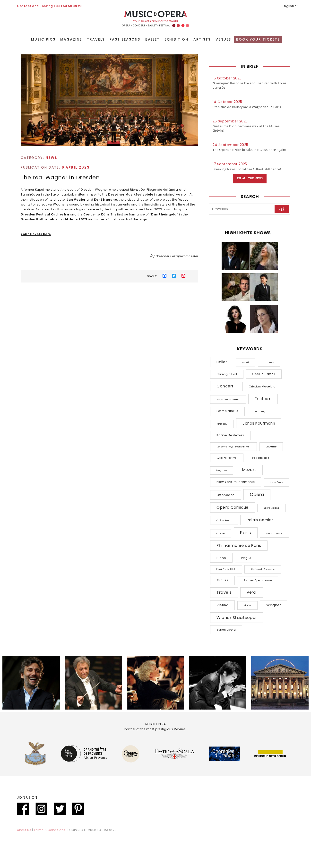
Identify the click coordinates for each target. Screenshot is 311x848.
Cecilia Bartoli (263, 374)
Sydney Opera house (257, 580)
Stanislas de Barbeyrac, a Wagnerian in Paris (247, 107)
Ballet (152, 39)
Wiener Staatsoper (236, 617)
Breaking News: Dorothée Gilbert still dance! (247, 169)
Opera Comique (232, 507)
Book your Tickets (258, 39)
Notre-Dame (276, 482)
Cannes (269, 362)
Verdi (252, 592)
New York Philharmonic (235, 482)
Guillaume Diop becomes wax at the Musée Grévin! (246, 128)
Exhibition (176, 39)
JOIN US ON (27, 797)
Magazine (71, 39)
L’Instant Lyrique (260, 458)
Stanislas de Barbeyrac (263, 569)
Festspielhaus (227, 411)
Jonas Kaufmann (258, 423)
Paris (245, 533)
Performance (274, 533)
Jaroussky (221, 424)
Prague (246, 558)
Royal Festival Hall (226, 569)
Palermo (220, 533)
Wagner (273, 605)
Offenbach (225, 495)
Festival (263, 399)
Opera (257, 494)
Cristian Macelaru (262, 386)
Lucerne (271, 446)
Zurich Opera (226, 630)
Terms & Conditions (49, 830)
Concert (225, 386)
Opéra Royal (224, 520)
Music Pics (43, 39)
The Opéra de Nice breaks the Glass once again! (249, 149)
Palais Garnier (260, 519)
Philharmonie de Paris (238, 545)
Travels (96, 39)
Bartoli (245, 362)
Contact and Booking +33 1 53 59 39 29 (49, 6)
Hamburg (259, 411)
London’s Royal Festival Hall (233, 446)
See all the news (250, 178)
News (51, 157)
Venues (223, 39)
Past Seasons (125, 39)
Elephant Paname (228, 399)
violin (247, 605)
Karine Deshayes (230, 435)
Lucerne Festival (226, 457)
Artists (202, 39)
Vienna (222, 605)
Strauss (222, 580)
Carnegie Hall (226, 374)
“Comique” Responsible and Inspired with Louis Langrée (249, 85)
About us (24, 830)
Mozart (249, 469)
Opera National (271, 508)
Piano (221, 558)
